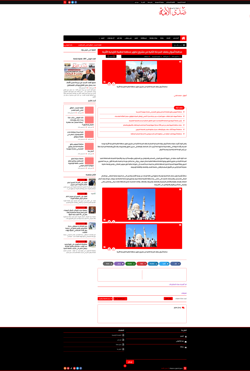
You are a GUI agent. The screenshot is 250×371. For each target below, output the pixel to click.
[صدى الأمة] (172, 11)
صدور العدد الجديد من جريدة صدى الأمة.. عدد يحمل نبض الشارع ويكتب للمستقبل (81, 84)
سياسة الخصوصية (159, 2)
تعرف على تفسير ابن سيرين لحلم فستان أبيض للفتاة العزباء (76, 197)
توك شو (119, 38)
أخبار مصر (176, 38)
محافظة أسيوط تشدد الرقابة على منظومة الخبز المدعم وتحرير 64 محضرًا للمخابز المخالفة (156, 134)
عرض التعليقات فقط (120, 299)
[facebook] (75, 2)
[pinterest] (68, 368)
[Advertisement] (99, 19)
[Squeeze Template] (185, 368)
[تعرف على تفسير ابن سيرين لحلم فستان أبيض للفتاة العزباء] (92, 196)
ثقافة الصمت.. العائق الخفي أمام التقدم (102, 45)
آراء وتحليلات (110, 38)
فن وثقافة (144, 38)
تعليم (136, 38)
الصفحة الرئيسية (182, 2)
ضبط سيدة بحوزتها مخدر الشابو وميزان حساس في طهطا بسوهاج (75, 134)
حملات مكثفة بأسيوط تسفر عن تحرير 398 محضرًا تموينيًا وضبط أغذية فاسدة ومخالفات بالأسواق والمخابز (152, 125)
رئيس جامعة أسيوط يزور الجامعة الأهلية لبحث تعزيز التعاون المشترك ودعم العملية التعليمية (155, 120)
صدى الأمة (91, 88)
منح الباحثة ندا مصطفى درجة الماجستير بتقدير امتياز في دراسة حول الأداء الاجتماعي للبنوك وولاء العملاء (76, 229)
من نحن (136, 2)
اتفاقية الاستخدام (170, 2)
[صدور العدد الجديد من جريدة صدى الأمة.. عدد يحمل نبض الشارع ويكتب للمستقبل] (79, 72)
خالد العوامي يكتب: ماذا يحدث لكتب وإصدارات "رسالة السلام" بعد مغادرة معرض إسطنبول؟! (80, 121)
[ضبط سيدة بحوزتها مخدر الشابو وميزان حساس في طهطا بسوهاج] (89, 134)
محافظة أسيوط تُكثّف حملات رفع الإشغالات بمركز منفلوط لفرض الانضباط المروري (159, 129)
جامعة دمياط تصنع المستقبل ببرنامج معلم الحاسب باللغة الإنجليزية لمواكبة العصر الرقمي (81, 162)
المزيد (102, 38)
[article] (121, 274)
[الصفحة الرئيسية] (183, 38)
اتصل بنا (143, 2)
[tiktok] (71, 368)
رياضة (161, 38)
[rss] (65, 368)
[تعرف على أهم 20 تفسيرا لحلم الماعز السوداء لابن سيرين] (92, 182)
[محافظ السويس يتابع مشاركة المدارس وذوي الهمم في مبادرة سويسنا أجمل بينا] (89, 146)
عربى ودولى (128, 38)
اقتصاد (168, 38)
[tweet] (109, 83)
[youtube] (69, 2)
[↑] (125, 365)
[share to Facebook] (113, 83)
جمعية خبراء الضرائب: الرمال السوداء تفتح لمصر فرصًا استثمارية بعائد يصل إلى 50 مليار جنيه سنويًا (75, 212)
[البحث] (64, 2)
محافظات (146, 57)
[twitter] (72, 2)
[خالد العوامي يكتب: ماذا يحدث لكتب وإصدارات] (89, 119)
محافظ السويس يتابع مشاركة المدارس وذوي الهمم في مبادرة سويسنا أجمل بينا (159, 112)
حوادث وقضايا (153, 38)
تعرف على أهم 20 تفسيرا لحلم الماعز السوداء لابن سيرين (77, 183)
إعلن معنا (150, 2)
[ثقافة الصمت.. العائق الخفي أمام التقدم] (89, 110)
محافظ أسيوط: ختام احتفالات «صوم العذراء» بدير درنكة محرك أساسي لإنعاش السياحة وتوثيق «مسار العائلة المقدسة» (148, 116)
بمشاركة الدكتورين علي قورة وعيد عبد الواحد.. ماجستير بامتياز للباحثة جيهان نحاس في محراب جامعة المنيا (75, 246)
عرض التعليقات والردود (104, 299)
